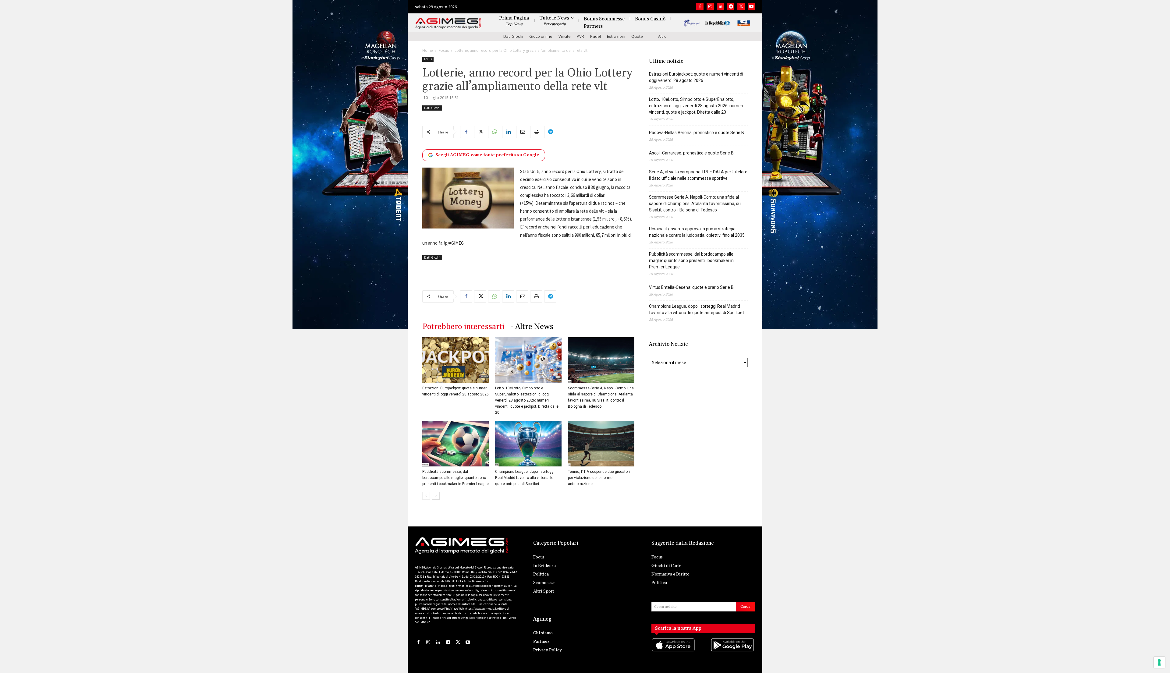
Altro (662, 36)
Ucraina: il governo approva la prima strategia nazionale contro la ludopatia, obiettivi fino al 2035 (697, 232)
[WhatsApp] (494, 132)
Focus (444, 50)
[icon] (673, 651)
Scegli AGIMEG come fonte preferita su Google (487, 155)
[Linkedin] (720, 6)
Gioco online (540, 36)
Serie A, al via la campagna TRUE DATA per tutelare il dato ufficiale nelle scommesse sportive (698, 175)
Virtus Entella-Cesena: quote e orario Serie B (691, 287)
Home (427, 50)
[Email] (522, 132)
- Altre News (531, 326)
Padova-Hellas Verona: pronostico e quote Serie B (696, 132)
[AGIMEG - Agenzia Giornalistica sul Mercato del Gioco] (448, 23)
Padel (595, 36)
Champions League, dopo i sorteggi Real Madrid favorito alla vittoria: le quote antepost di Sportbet (525, 477)
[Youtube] (751, 6)
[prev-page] (426, 496)
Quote (637, 36)
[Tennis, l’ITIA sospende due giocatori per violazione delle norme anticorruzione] (601, 443)
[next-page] (436, 496)
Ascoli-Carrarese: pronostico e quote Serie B (691, 153)
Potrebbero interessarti (463, 326)
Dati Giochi (513, 36)
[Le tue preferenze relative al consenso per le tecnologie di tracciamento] (1159, 662)
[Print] (536, 132)
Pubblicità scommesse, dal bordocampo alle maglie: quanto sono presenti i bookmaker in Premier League (455, 477)
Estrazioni (616, 36)
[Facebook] (700, 6)
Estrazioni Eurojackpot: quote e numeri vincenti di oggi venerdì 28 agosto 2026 (696, 77)
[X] (741, 6)
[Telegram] (731, 6)
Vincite (564, 36)
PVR (580, 36)
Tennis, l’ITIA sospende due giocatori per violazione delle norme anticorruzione (599, 477)
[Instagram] (710, 6)
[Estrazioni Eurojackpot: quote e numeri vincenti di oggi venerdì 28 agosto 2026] (455, 360)
